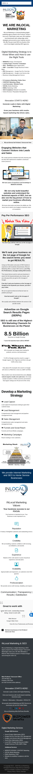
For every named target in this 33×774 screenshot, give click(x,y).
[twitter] (13, 708)
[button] (16, 142)
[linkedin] (16, 708)
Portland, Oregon (25, 34)
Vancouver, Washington (9, 36)
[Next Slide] (31, 611)
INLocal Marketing (9, 32)
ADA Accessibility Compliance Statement (16, 769)
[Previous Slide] (2, 611)
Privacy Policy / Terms (13, 771)
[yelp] (23, 708)
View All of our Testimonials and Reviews (21, 624)
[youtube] (20, 708)
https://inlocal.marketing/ (23, 768)
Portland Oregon (18, 650)
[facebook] (10, 708)
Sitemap (23, 771)
